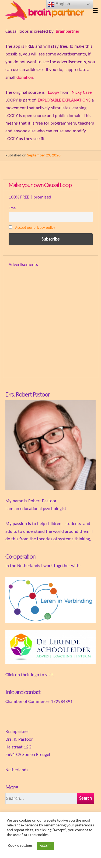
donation (24, 77)
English (62, 4)
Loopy (53, 92)
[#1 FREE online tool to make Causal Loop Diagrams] (46, 11)
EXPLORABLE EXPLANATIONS (64, 100)
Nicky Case (82, 92)
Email (13, 208)
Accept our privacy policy (35, 228)
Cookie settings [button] (20, 846)
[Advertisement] (50, 319)
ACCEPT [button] (45, 846)
